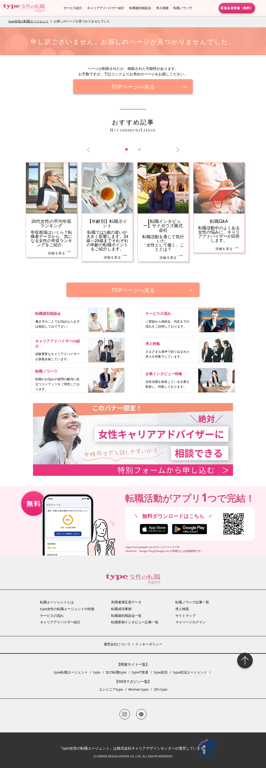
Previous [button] (89, 150)
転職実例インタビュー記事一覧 (134, 622)
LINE (141, 714)
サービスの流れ (52, 615)
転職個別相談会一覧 (126, 615)
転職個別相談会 (140, 8)
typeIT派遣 (140, 672)
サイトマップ (185, 615)
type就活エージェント (190, 672)
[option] (133, 217)
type (96, 672)
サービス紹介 (72, 8)
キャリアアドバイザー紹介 (105, 8)
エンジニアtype (111, 689)
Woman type (138, 689)
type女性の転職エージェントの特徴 (67, 608)
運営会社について (117, 644)
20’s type (160, 689)
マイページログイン (190, 622)
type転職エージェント (71, 672)
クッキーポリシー (148, 644)
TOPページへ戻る (133, 86)
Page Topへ (245, 660)
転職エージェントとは (57, 602)
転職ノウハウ (183, 8)
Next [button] (176, 150)
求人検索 (162, 8)
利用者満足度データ (126, 602)
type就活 (161, 672)
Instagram (124, 714)
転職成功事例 (121, 608)
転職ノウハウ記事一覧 (192, 602)
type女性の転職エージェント (28, 21)
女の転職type (116, 672)
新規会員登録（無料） (237, 7)
